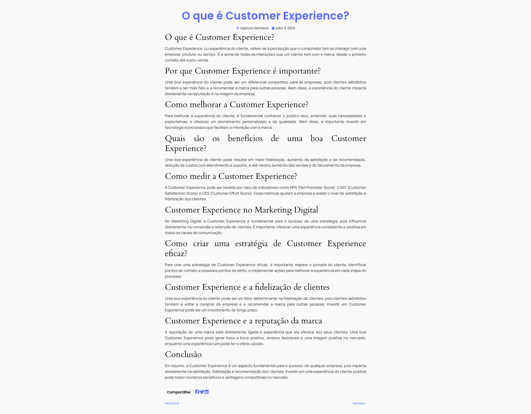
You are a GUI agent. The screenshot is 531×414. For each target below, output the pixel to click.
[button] (197, 391)
